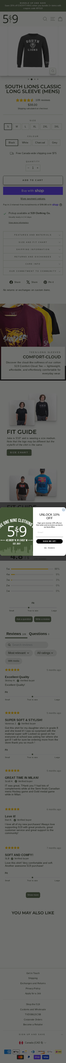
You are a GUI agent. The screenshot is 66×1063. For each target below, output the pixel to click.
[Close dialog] (63, 509)
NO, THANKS (49, 548)
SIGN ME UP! (49, 541)
